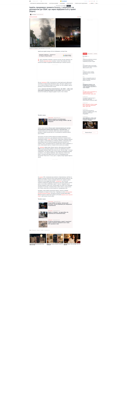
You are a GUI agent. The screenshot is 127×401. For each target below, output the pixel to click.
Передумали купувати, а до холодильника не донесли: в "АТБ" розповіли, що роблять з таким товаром (90, 86)
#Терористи (34, 230)
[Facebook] (85, 1)
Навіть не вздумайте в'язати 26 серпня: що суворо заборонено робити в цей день (89, 79)
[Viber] (87, 1)
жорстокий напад (47, 61)
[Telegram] (88, 1)
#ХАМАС (42, 230)
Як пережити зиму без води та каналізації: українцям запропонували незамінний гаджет (90, 99)
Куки (64, 5)
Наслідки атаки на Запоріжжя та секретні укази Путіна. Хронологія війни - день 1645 (90, 92)
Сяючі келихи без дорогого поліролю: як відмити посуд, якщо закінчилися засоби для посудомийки (90, 112)
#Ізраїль (38, 230)
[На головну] (63, 1)
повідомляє (44, 82)
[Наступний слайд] (98, 3)
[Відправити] (41, 1)
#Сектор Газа (47, 230)
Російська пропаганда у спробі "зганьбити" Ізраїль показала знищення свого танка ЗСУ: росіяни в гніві (60, 222)
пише (49, 139)
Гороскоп (97, 3)
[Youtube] (90, 1)
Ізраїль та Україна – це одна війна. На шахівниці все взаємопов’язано (58, 213)
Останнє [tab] (84, 53)
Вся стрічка (85, 56)
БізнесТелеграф (70, 3)
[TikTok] (94, 1)
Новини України (50, 117)
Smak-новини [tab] (90, 53)
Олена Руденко (34, 14)
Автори (92, 3)
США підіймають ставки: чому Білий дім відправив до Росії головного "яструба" (89, 119)
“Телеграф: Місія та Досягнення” (81, 3)
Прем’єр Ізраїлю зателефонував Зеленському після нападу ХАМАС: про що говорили (59, 120)
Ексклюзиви (62, 3)
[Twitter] (91, 1)
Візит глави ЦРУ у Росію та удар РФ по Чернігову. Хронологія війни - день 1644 (90, 105)
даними (41, 177)
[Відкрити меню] (30, 1)
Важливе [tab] (95, 53)
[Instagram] (92, 1)
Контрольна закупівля (53, 3)
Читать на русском (33, 16)
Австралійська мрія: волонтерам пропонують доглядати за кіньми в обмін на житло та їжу (90, 66)
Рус (97, 1)
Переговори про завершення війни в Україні (38, 3)
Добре (69, 5)
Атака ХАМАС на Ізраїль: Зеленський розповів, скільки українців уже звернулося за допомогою (60, 204)
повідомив (41, 147)
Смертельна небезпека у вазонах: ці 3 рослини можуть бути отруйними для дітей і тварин (90, 60)
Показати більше (88, 132)
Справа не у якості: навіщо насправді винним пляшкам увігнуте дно (88, 73)
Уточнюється (58, 181)
